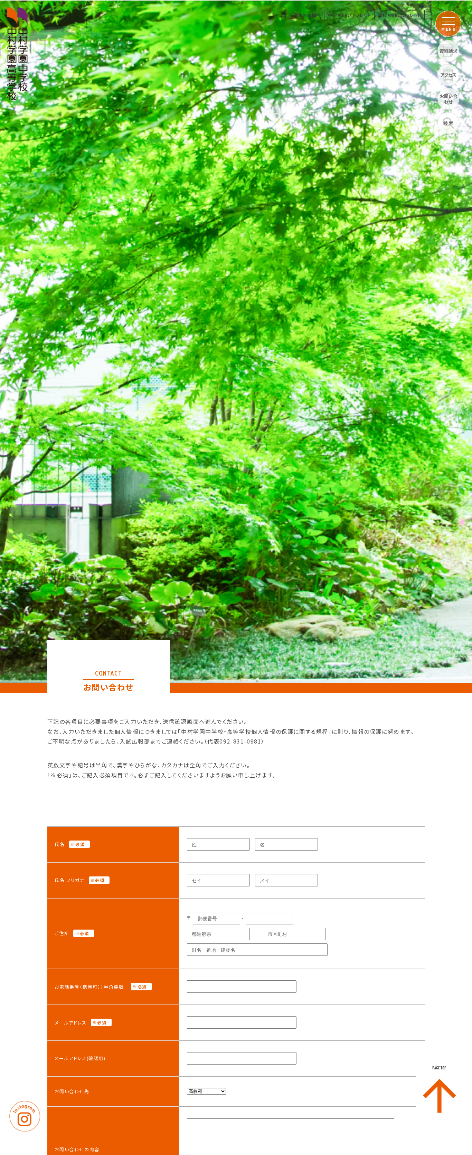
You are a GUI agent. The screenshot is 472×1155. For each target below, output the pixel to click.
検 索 (448, 123)
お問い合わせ (448, 99)
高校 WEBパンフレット (399, 15)
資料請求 (448, 51)
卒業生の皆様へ (305, 15)
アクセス (448, 74)
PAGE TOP (439, 1068)
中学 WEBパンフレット (349, 15)
